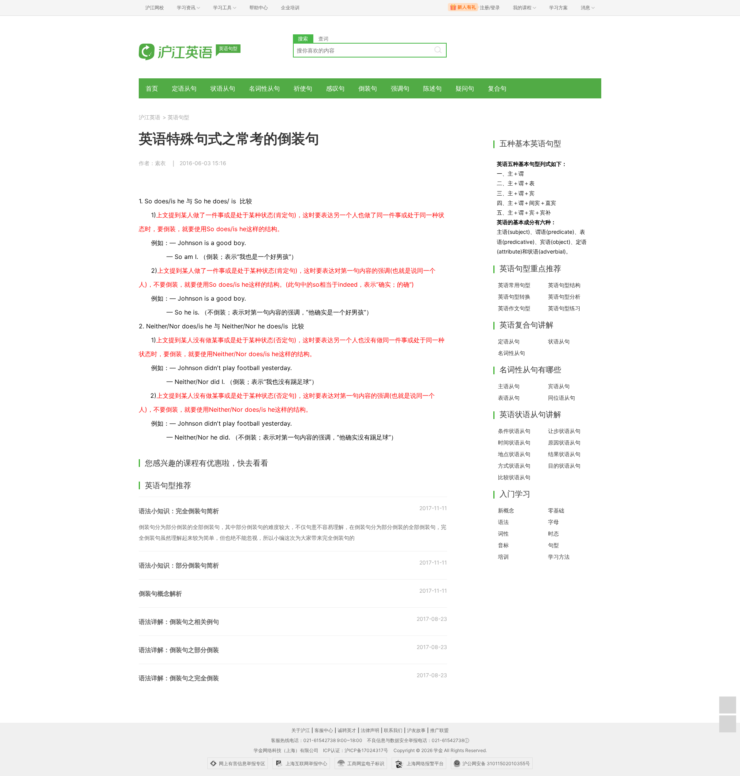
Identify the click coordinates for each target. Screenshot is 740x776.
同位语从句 (561, 397)
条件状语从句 (514, 431)
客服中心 (323, 730)
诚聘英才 (347, 730)
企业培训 (290, 7)
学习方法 (559, 556)
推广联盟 (439, 730)
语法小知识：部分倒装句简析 (179, 565)
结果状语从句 (564, 454)
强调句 (400, 88)
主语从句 (509, 386)
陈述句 (432, 88)
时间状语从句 (514, 442)
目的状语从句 (564, 465)
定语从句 (184, 88)
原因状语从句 (564, 442)
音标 (503, 545)
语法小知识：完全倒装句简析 (179, 511)
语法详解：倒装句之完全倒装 (179, 678)
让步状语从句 (564, 431)
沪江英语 (149, 117)
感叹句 (335, 88)
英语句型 (178, 117)
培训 (503, 556)
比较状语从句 (514, 477)
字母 (553, 522)
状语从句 (222, 88)
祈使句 (303, 88)
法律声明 (370, 730)
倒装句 (367, 88)
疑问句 (465, 88)
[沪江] (187, 51)
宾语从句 (559, 386)
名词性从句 (264, 88)
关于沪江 (300, 730)
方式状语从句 (514, 465)
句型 (553, 545)
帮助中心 (258, 7)
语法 (503, 522)
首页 (152, 88)
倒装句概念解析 (160, 593)
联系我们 (393, 730)
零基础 (556, 510)
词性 (503, 533)
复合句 (497, 88)
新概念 (506, 510)
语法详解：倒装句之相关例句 (179, 622)
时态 (553, 533)
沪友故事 (416, 730)
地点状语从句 (514, 454)
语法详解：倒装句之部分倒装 (179, 650)
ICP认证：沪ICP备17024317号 (355, 750)
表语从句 (509, 397)
